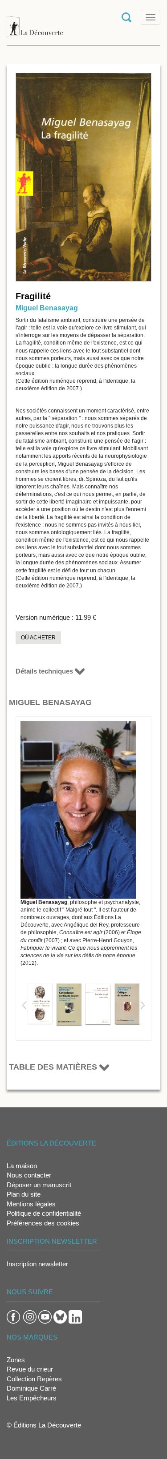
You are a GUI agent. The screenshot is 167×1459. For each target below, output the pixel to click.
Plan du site (24, 1194)
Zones (16, 1360)
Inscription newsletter (37, 1264)
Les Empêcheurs (32, 1398)
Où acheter (38, 637)
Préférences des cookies (43, 1223)
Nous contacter (29, 1175)
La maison (22, 1166)
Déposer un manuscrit (39, 1185)
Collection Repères (34, 1379)
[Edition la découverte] (35, 22)
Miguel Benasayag (47, 308)
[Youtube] (45, 1316)
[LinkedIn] (75, 1316)
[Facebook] (13, 1316)
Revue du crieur (30, 1369)
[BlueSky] (60, 1316)
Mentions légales (31, 1204)
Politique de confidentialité (44, 1213)
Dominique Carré (31, 1388)
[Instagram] (30, 1316)
